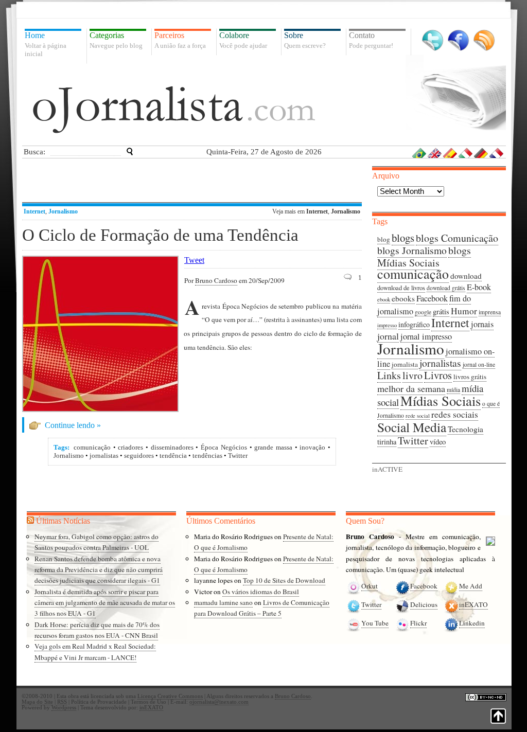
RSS (484, 40)
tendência (173, 455)
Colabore (243, 40)
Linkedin (472, 623)
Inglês (435, 153)
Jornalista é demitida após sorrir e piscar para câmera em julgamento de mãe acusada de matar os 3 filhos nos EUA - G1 (104, 602)
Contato (371, 40)
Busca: (34, 152)
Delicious (423, 604)
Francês (496, 153)
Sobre (305, 40)
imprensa (490, 312)
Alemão (481, 153)
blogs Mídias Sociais (424, 256)
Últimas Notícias (63, 520)
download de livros (401, 287)
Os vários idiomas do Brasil (260, 591)
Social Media (411, 427)
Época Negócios (224, 447)
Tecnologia (465, 429)
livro (412, 375)
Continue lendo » (73, 425)
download (466, 276)
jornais (482, 324)
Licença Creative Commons (170, 696)
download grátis (446, 288)
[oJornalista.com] (173, 109)
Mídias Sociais (440, 400)
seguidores (139, 455)
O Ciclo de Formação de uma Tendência (160, 234)
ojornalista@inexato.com (219, 702)
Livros (438, 375)
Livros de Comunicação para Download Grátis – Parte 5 (261, 608)
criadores (130, 447)
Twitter (432, 40)
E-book (479, 287)
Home (45, 44)
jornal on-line (479, 364)
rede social (418, 415)
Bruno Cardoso (216, 280)
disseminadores (172, 447)
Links (389, 375)
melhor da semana (411, 388)
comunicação (92, 447)
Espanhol (450, 153)
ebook (383, 299)
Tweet (194, 260)
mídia (453, 390)
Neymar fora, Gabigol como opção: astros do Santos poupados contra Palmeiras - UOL (96, 542)
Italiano (465, 153)
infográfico (414, 324)
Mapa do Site (37, 702)
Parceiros (180, 40)
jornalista (405, 364)
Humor (464, 311)
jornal (388, 336)
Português (419, 153)
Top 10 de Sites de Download (284, 580)
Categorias (116, 40)
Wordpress (63, 707)
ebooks (403, 298)
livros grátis (469, 376)
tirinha (386, 442)
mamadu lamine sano (223, 602)
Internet (34, 211)
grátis (441, 311)
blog (383, 239)
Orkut (369, 586)
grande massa (273, 447)
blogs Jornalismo (412, 250)
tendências (207, 455)
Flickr (418, 623)
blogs (403, 237)
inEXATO (473, 604)
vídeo (438, 442)
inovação (312, 447)
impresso (387, 325)
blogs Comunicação (457, 238)
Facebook (458, 40)
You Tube (375, 623)
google (423, 312)
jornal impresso (426, 336)
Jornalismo (63, 211)
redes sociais (454, 414)
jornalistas (104, 455)
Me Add (470, 586)
